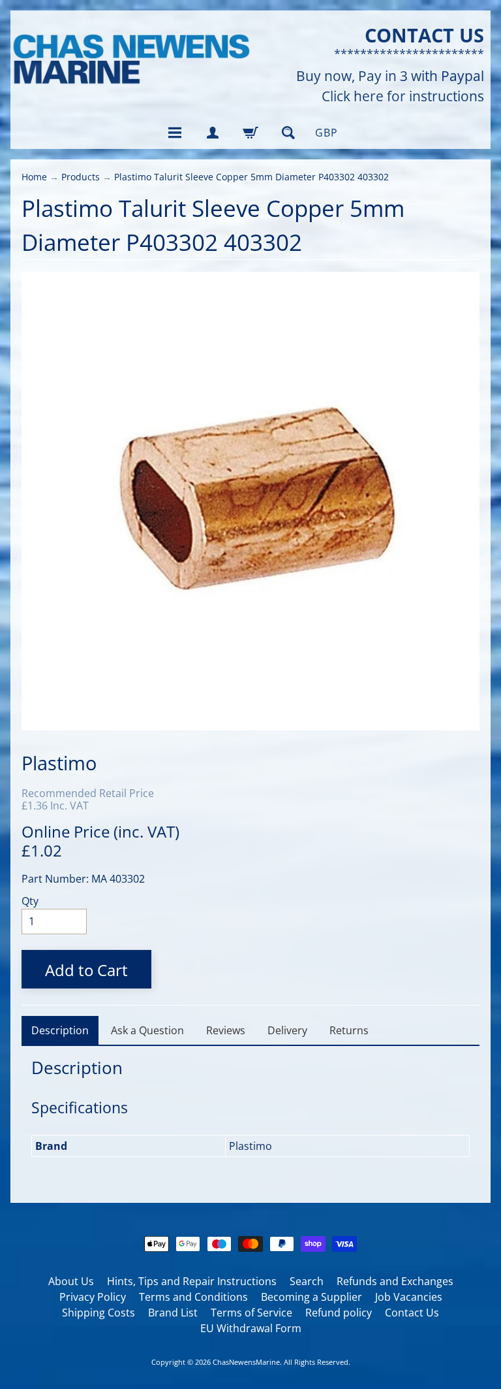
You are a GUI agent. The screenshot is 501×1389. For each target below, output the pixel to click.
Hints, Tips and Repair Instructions (192, 1281)
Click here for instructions (403, 96)
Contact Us (412, 1312)
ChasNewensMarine (246, 1362)
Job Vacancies (408, 1297)
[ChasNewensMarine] (130, 59)
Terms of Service (251, 1312)
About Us (71, 1281)
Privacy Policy (92, 1297)
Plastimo (59, 763)
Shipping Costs (98, 1312)
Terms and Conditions (193, 1297)
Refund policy (338, 1312)
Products (80, 177)
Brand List (173, 1312)
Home (34, 177)
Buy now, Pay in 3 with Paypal (390, 76)
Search (307, 1281)
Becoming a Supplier (311, 1297)
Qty (30, 901)
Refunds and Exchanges (395, 1281)
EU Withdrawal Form (250, 1328)
